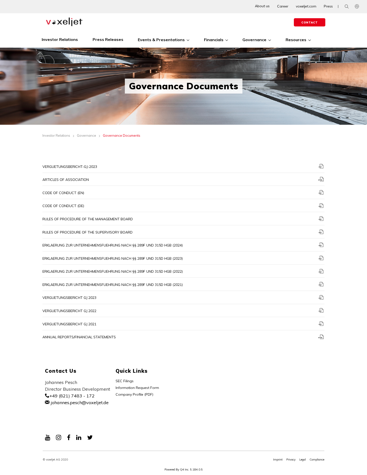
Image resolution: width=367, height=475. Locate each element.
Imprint (278, 459)
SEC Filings (125, 381)
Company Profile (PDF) (134, 394)
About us (262, 6)
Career (282, 6)
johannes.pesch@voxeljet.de (79, 402)
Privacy (291, 459)
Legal (302, 459)
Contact (309, 22)
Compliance (317, 459)
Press (328, 6)
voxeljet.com (306, 6)
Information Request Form (137, 387)
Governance (86, 135)
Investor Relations (56, 135)
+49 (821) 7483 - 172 (72, 396)
